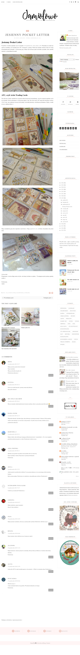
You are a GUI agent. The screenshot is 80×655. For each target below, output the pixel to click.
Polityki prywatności (72, 495)
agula (10, 467)
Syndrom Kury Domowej (67, 433)
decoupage (62, 140)
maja (64, 215)
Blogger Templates (46, 643)
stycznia (64, 221)
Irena (10, 361)
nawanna (11, 500)
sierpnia (64, 211)
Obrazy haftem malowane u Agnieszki (70, 456)
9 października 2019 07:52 (14, 434)
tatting (71, 321)
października (65, 204)
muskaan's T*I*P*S (66, 421)
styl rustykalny (73, 326)
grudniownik (75, 334)
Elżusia (11, 382)
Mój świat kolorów (15, 399)
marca (64, 217)
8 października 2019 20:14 (14, 384)
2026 (62, 183)
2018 (62, 224)
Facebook (63, 104)
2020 (62, 195)
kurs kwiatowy (64, 336)
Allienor (11, 545)
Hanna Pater (12, 413)
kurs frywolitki (64, 328)
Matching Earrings (65, 439)
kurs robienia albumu (66, 339)
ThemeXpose (40, 643)
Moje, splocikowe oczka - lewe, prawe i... (70, 472)
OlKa (9, 516)
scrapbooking (20, 292)
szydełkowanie (70, 313)
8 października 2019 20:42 (14, 401)
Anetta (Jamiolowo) (20, 38)
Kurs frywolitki (17, 2)
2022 (62, 191)
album (62, 318)
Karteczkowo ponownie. (66, 463)
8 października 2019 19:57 (14, 364)
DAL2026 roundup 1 (65, 423)
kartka (62, 313)
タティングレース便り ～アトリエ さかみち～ (70, 468)
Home (2, 2)
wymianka (27, 292)
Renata (10, 531)
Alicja (10, 564)
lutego (64, 219)
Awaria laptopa (64, 428)
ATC (27, 30)
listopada (64, 202)
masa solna (63, 326)
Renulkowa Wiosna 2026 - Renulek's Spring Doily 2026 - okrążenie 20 (69, 445)
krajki (74, 341)
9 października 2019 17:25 (14, 488)
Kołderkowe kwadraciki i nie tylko (69, 427)
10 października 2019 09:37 (14, 502)
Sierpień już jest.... (65, 434)
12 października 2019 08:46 (14, 533)
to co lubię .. (64, 451)
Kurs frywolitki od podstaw (72, 357)
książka (62, 344)
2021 (62, 193)
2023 (62, 189)
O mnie (9, 2)
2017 (62, 226)
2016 (62, 228)
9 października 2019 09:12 (14, 450)
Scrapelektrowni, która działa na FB (33, 45)
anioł (69, 323)
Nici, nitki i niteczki (70, 370)
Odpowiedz (51, 375)
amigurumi (75, 331)
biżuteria (67, 334)
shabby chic (63, 321)
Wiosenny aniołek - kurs (71, 381)
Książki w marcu (64, 452)
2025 (62, 185)
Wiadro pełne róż (25, 327)
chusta (76, 339)
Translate (65, 61)
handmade (62, 146)
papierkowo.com (33, 228)
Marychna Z (12, 432)
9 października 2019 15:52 (14, 469)
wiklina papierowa (65, 341)
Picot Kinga (12, 578)
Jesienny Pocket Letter (67, 206)
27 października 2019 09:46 (14, 581)
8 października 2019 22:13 (14, 415)
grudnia (64, 200)
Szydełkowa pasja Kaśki (17, 485)
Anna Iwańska (13, 448)
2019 (62, 198)
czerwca (64, 213)
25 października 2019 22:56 (14, 566)
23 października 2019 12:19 (14, 548)
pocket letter (12, 292)
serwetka (62, 323)
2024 (62, 187)
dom (74, 323)
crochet (73, 316)
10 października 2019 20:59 (14, 519)
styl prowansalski (65, 331)
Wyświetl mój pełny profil (65, 48)
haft (61, 334)
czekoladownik (64, 316)
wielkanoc (69, 318)
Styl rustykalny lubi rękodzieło (9, 348)
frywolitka (63, 143)
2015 (62, 230)
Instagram (70, 104)
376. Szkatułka (64, 458)
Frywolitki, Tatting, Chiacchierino (69, 444)
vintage (77, 321)
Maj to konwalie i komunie (8, 327)
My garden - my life (66, 462)
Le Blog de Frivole (65, 438)
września (64, 208)
